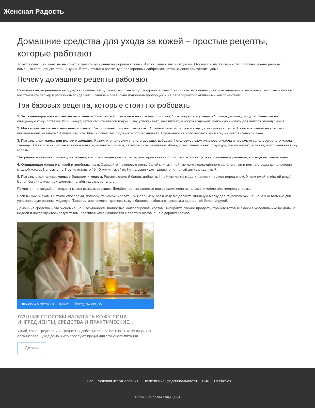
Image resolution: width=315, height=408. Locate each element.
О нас (88, 381)
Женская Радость (34, 11)
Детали (32, 348)
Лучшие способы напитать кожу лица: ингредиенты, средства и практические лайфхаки (73, 319)
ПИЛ (205, 381)
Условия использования (118, 381)
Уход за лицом (90, 304)
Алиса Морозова (40, 304)
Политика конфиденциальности (170, 381)
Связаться (223, 381)
